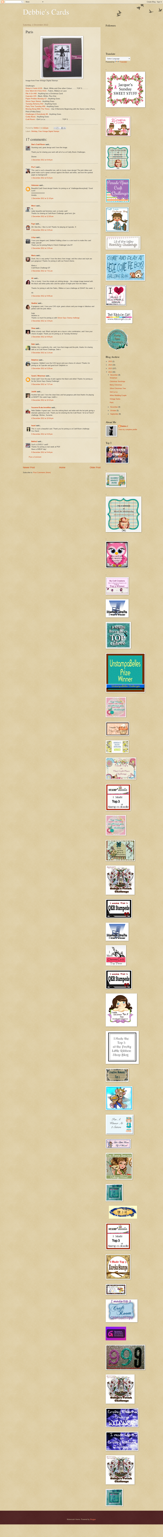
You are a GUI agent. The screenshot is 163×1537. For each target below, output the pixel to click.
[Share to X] (60, 128)
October (113, 411)
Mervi (33, 206)
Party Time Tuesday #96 (35, 106)
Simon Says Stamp (33, 101)
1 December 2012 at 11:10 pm (42, 198)
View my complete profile (127, 429)
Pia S (33, 167)
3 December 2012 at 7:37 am (42, 384)
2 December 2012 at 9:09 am (42, 296)
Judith (33, 392)
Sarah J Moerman (38, 376)
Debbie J (124, 426)
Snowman (113, 378)
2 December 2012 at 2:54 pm (42, 321)
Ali (32, 278)
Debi (33, 344)
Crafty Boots (31, 117)
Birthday (34, 131)
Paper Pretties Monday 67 (36, 99)
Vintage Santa (115, 399)
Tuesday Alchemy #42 (34, 104)
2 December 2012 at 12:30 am (42, 216)
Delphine (34, 360)
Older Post (95, 467)
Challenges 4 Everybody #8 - (37, 114)
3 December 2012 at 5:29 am (42, 368)
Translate (123, 62)
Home (62, 467)
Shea (33, 328)
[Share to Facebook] (62, 128)
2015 (110, 361)
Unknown (35, 185)
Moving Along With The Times (38, 109)
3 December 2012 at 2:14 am (42, 353)
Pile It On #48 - (32, 94)
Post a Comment (35, 457)
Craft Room (30, 119)
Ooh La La (113, 392)
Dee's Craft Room (38, 144)
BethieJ (34, 441)
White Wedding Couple (118, 395)
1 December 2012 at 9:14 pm (42, 178)
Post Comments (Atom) (42, 472)
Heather (34, 303)
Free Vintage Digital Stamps (48, 131)
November (114, 407)
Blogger (93, 1519)
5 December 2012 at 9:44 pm (42, 452)
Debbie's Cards (46, 12)
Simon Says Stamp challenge (68, 318)
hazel (33, 426)
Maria (33, 255)
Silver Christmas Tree (118, 388)
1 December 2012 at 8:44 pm (42, 160)
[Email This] (55, 128)
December (114, 375)
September (114, 414)
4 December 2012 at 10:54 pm (42, 418)
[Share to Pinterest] (64, 128)
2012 (110, 372)
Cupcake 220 (31, 96)
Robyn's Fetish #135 (34, 88)
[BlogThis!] (57, 128)
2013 (110, 368)
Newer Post (29, 467)
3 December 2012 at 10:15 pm (42, 400)
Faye (33, 224)
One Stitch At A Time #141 (36, 91)
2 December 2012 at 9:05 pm (42, 337)
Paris (112, 402)
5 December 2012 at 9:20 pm (42, 434)
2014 (110, 365)
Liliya (33, 237)
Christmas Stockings (117, 381)
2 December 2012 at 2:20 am (42, 230)
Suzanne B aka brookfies (41, 407)
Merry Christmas (116, 385)
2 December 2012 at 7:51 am (42, 271)
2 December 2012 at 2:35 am (42, 248)
